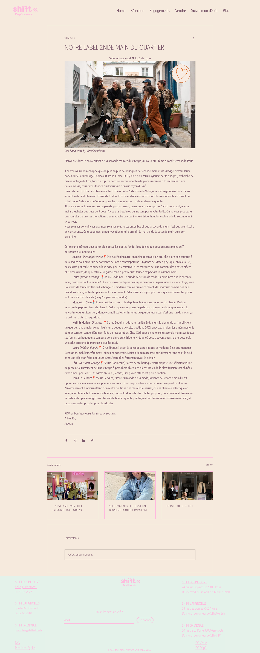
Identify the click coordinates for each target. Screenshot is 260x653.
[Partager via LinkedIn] (83, 440)
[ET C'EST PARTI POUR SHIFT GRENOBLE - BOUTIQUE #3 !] (72, 486)
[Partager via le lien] (92, 440)
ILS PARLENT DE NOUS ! (179, 506)
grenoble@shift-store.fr (28, 630)
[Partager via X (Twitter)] (75, 440)
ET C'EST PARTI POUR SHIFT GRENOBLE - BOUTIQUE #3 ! (67, 508)
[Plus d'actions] (193, 38)
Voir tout (209, 464)
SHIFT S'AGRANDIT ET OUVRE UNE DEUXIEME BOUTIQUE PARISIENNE (128, 508)
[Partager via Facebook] (66, 440)
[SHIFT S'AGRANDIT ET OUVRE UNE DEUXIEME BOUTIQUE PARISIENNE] (130, 486)
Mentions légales (25, 648)
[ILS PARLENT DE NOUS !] (187, 486)
